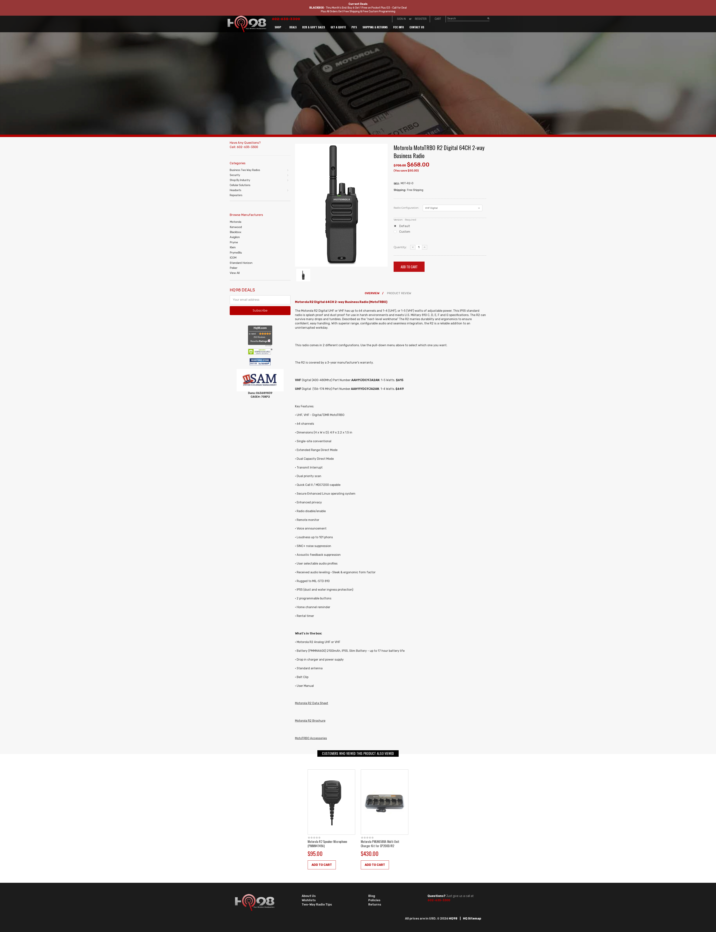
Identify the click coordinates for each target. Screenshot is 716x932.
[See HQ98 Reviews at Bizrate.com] (260, 361)
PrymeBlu (236, 252)
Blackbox (235, 232)
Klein (233, 247)
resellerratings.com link (260, 341)
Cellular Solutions (240, 185)
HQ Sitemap (472, 918)
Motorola (235, 222)
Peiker (233, 268)
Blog (371, 896)
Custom (404, 231)
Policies (374, 900)
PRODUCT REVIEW (399, 293)
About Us (309, 896)
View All (235, 273)
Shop (278, 27)
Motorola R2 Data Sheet (311, 703)
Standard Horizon (241, 263)
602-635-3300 (286, 19)
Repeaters (236, 195)
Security (235, 175)
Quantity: (400, 247)
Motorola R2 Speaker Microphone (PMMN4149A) (327, 843)
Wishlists (309, 900)
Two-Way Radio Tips (317, 904)
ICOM (233, 257)
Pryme (234, 242)
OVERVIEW (372, 293)
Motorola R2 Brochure (310, 720)
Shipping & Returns (375, 27)
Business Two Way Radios (245, 170)
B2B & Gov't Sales (313, 27)
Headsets (235, 190)
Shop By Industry (240, 180)
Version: (405, 219)
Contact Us (416, 27)
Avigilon (235, 237)
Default (404, 226)
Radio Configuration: (406, 207)
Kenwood (236, 227)
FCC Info (398, 27)
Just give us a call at (451, 896)
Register (421, 19)
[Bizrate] (266, 363)
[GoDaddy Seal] (260, 351)
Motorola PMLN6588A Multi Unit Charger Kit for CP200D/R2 (380, 843)
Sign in (401, 19)
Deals (293, 27)
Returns (374, 904)
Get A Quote (338, 27)
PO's (354, 27)
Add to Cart (322, 865)
